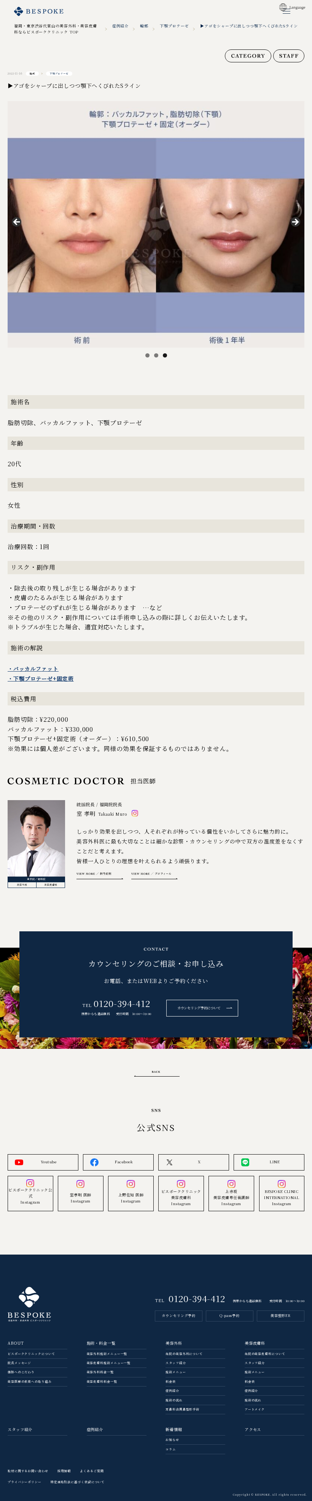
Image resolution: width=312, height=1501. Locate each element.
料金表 (171, 1381)
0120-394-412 (122, 1003)
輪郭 (144, 26)
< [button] (17, 222)
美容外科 (22, 884)
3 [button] (165, 355)
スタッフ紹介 (176, 1363)
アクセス (253, 1429)
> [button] (295, 222)
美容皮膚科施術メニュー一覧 (109, 1363)
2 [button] (156, 355)
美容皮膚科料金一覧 (102, 1381)
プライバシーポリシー (24, 1482)
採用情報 (64, 1471)
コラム (171, 1449)
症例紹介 (120, 26)
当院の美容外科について (184, 1354)
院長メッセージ (19, 1363)
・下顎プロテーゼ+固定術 (41, 678)
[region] (156, 224)
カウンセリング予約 (179, 1315)
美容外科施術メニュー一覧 (107, 1354)
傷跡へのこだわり (21, 1372)
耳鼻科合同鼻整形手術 (182, 1409)
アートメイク (255, 1409)
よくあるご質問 (91, 1471)
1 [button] (147, 355)
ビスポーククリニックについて (31, 1354)
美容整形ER (281, 1315)
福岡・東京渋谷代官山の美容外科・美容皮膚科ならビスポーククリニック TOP (55, 29)
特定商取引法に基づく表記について (78, 1482)
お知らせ (172, 1439)
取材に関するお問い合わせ (28, 1471)
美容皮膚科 (50, 884)
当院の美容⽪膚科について (265, 1354)
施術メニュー (176, 1372)
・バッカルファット (33, 668)
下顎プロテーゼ (174, 26)
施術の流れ (174, 1400)
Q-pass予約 (230, 1315)
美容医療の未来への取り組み (30, 1381)
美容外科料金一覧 (100, 1372)
